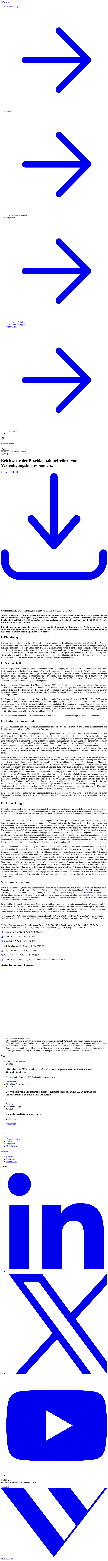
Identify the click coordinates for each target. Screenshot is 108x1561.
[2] (106, 811)
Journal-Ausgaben (19, 215)
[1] (106, 809)
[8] (87, 895)
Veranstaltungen (13, 1139)
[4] (66, 835)
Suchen (5, 449)
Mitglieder (10, 1144)
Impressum (10, 1159)
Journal (9, 1141)
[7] (2, 950)
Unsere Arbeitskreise (20, 322)
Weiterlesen (11, 1082)
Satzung (9, 1157)
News (14, 431)
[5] (69, 842)
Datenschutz (11, 1161)
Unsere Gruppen (18, 324)
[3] (101, 825)
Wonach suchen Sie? (9, 444)
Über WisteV (11, 1146)
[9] (79, 911)
